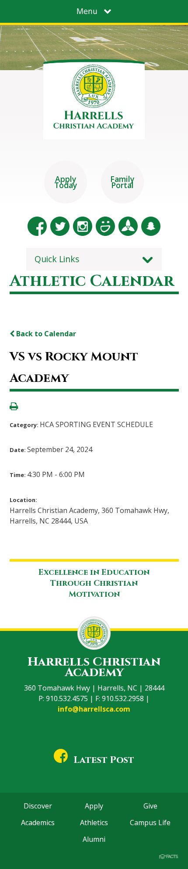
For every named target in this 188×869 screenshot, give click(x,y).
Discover (38, 806)
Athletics (94, 822)
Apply (94, 806)
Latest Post (103, 760)
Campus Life (150, 822)
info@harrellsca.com (94, 709)
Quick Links (57, 259)
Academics (38, 822)
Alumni (94, 839)
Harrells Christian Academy (94, 667)
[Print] (14, 407)
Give (150, 806)
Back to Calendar (45, 333)
